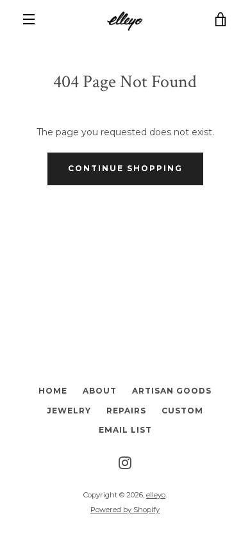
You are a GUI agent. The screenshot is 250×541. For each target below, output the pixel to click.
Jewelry (69, 410)
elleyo (155, 494)
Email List (125, 430)
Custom (182, 410)
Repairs (126, 410)
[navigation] (29, 19)
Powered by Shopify (125, 509)
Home (52, 390)
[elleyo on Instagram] (125, 462)
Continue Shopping (125, 168)
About (100, 390)
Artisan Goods (172, 390)
